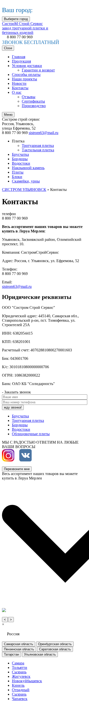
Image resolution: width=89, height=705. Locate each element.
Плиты (17, 172)
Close (8, 48)
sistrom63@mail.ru (43, 133)
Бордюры (20, 159)
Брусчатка (20, 154)
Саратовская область (55, 649)
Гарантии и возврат (38, 70)
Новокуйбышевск (27, 681)
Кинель (18, 685)
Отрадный (20, 690)
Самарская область (18, 644)
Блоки (17, 177)
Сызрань (19, 672)
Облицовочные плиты (31, 434)
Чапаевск (19, 699)
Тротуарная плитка (38, 145)
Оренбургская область (55, 644)
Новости (19, 83)
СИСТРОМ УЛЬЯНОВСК (24, 189)
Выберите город (16, 19)
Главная (18, 57)
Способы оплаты (26, 74)
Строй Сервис (25, 28)
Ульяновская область (40, 654)
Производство (34, 106)
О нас (17, 92)
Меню (8, 114)
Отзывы (28, 97)
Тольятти (19, 667)
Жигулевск (21, 676)
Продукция (21, 61)
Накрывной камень (28, 168)
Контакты (20, 88)
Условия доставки (27, 66)
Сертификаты (33, 101)
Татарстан (11, 654)
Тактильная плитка (38, 150)
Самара (18, 663)
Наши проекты (24, 79)
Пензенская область (19, 649)
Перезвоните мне (17, 469)
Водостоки (21, 163)
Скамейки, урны (26, 181)
